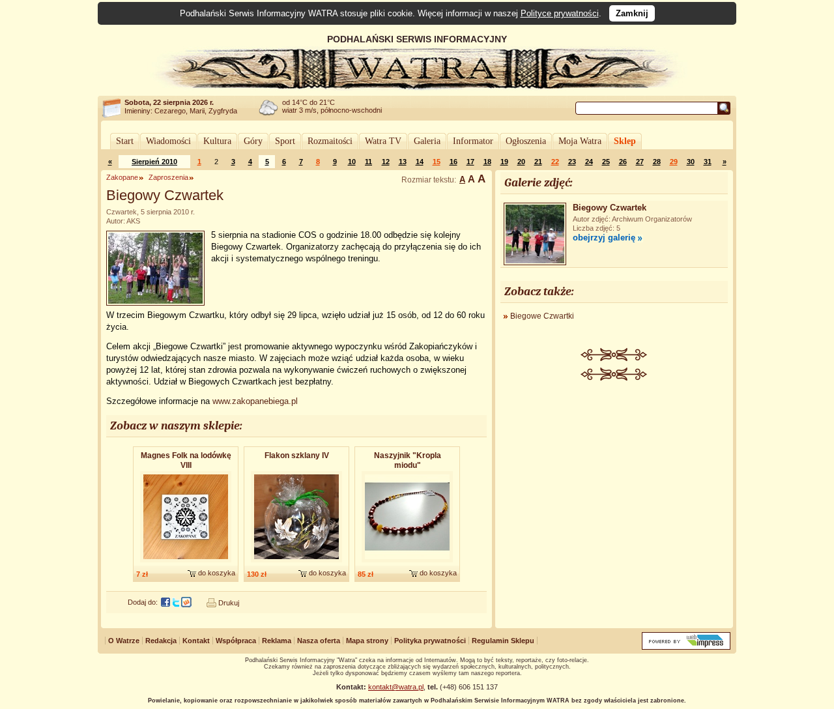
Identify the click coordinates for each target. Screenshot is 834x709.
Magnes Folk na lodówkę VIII (186, 460)
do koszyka (216, 573)
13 (403, 162)
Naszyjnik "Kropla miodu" (407, 460)
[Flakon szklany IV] (296, 563)
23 (572, 162)
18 (487, 162)
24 (589, 162)
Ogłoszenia (526, 141)
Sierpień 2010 (154, 162)
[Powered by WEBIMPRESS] (686, 647)
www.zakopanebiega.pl (255, 401)
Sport (285, 141)
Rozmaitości (330, 141)
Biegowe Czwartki (542, 316)
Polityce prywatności (560, 13)
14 (420, 162)
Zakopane (122, 177)
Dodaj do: (143, 602)
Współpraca (236, 640)
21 (538, 162)
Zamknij (632, 13)
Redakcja (161, 640)
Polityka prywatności (430, 640)
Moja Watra (579, 141)
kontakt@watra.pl (396, 687)
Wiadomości (168, 141)
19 (504, 162)
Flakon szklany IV (297, 455)
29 (674, 162)
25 (606, 162)
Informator (473, 141)
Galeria (427, 141)
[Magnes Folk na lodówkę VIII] (185, 563)
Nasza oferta (318, 640)
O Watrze (123, 640)
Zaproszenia (168, 177)
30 (691, 162)
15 (436, 162)
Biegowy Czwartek (609, 207)
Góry (253, 141)
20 (521, 162)
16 (453, 162)
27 (640, 162)
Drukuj (228, 603)
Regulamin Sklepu (503, 640)
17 (470, 162)
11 (368, 162)
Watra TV (383, 141)
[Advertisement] (614, 478)
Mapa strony (367, 640)
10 (352, 162)
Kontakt (196, 640)
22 (555, 162)
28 (657, 162)
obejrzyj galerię (604, 237)
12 (386, 162)
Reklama (276, 640)
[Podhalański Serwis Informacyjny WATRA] (417, 87)
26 (623, 162)
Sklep (625, 141)
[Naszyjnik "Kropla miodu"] (407, 563)
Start (125, 141)
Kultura (217, 141)
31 (708, 162)
